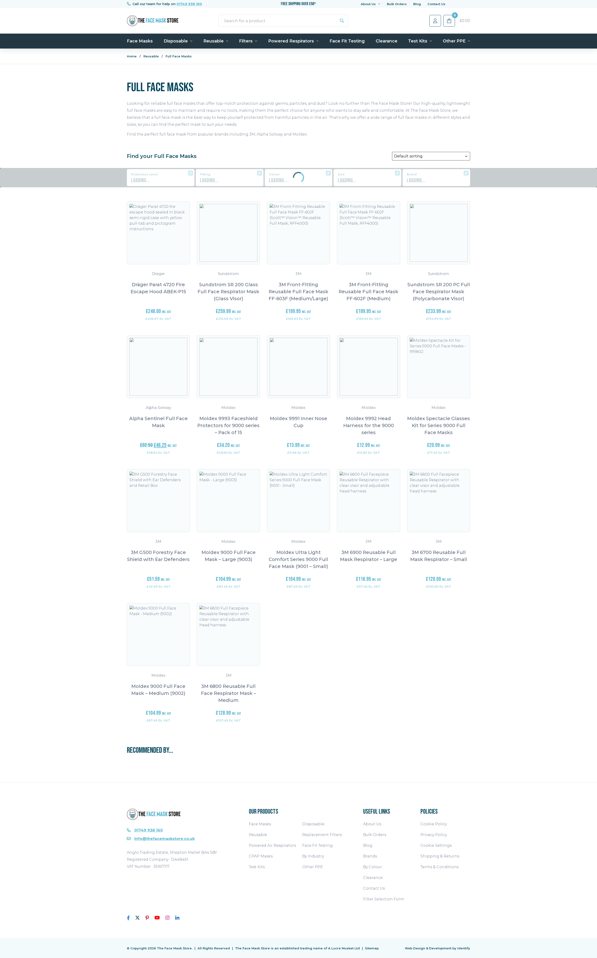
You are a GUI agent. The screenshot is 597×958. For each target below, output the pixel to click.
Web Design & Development (428, 948)
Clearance (386, 41)
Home (132, 56)
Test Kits (417, 41)
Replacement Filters (322, 835)
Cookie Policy (433, 824)
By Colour (372, 867)
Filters (246, 41)
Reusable (213, 41)
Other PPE (454, 41)
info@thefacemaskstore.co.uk (164, 838)
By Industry (313, 856)
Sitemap (372, 948)
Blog (417, 4)
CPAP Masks (261, 856)
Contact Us (436, 4)
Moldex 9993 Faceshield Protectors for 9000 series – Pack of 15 (228, 425)
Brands (370, 856)
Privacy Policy (433, 835)
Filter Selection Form (383, 899)
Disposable (176, 41)
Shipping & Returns (439, 856)
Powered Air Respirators (272, 845)
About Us (368, 4)
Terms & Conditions (439, 867)
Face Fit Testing (347, 41)
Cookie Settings (436, 845)
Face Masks (140, 41)
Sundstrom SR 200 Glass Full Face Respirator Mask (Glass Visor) (228, 291)
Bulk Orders (397, 4)
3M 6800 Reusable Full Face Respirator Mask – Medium (228, 693)
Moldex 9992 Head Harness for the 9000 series (368, 425)
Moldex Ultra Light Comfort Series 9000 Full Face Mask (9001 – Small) (298, 559)
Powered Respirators (291, 41)
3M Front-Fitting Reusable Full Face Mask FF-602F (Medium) (368, 291)
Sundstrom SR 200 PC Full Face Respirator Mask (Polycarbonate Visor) (438, 291)
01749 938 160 (189, 4)
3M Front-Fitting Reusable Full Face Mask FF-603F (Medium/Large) (298, 291)
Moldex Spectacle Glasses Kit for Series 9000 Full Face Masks (438, 425)
